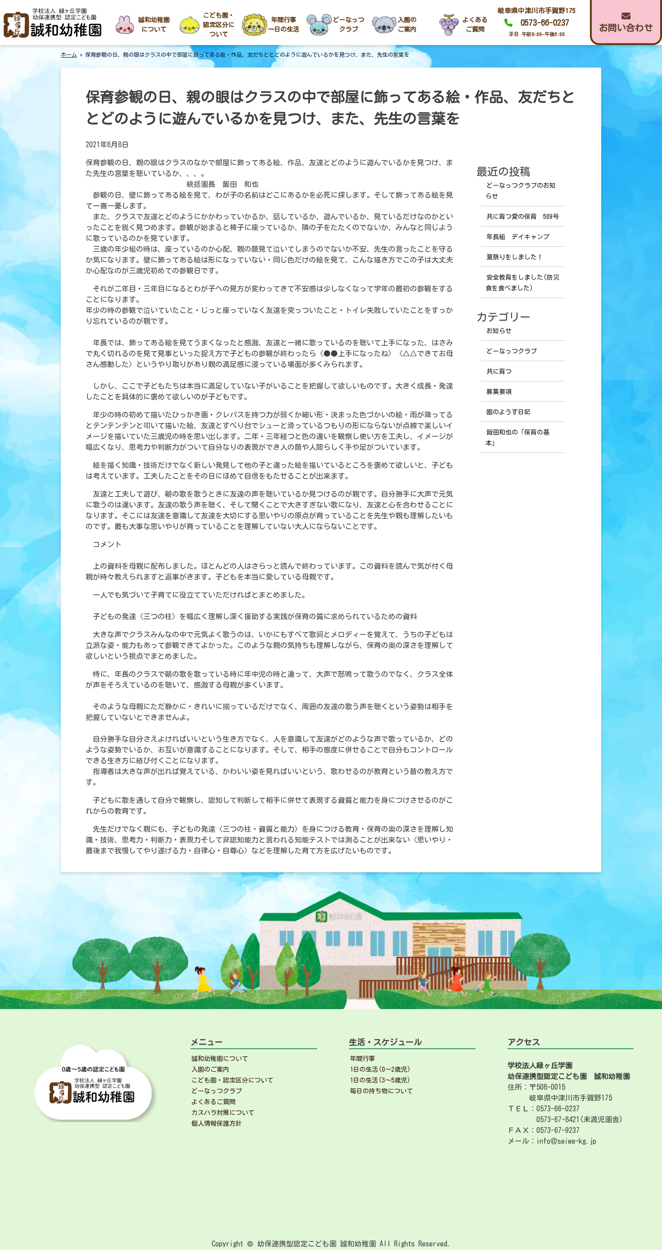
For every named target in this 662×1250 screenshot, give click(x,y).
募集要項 (499, 392)
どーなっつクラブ (511, 351)
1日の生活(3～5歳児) (380, 1080)
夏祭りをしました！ (514, 257)
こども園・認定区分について (232, 1080)
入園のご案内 (210, 1069)
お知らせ (499, 331)
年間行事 (362, 1058)
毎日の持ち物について (381, 1091)
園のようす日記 (508, 412)
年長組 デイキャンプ (517, 237)
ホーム (69, 54)
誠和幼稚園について (219, 1058)
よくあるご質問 (213, 1102)
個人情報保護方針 (216, 1123)
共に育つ (499, 371)
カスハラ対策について (222, 1113)
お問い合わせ (626, 27)
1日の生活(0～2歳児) (380, 1069)
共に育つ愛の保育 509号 (522, 216)
